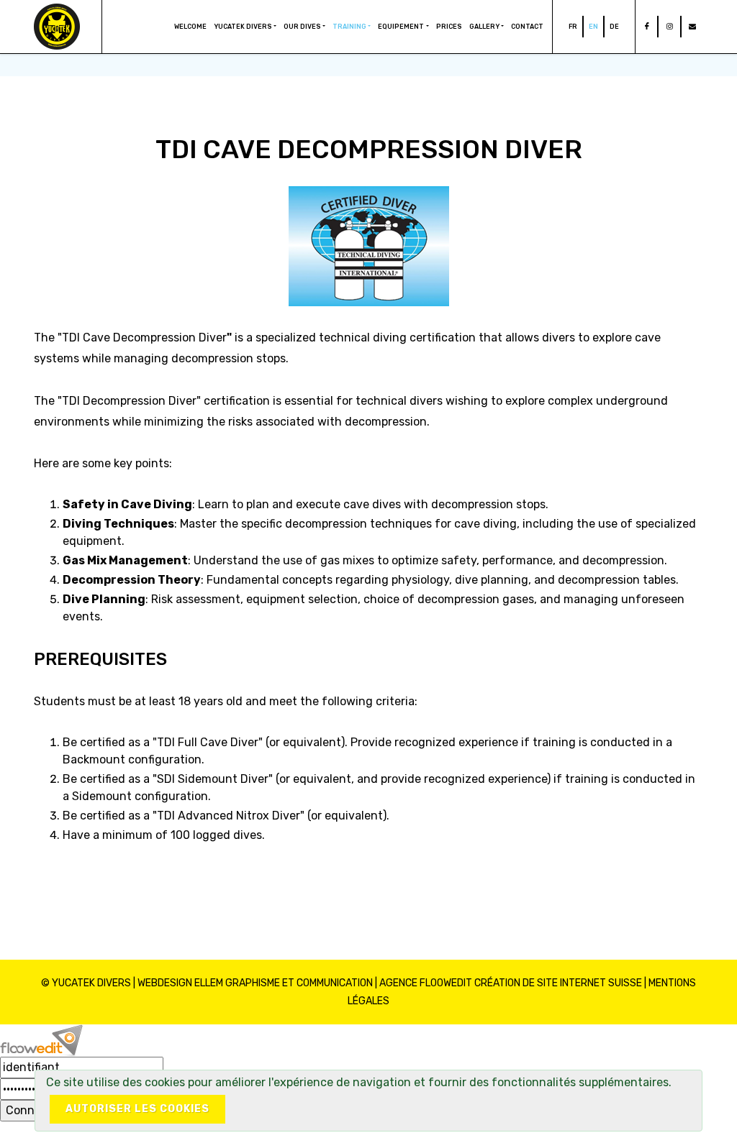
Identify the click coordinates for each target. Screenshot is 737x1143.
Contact (527, 26)
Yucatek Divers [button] (243, 26)
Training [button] (349, 26)
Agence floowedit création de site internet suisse (510, 983)
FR (573, 26)
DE (614, 26)
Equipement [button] (401, 26)
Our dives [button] (302, 26)
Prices (449, 26)
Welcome (190, 26)
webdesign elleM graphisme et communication (255, 983)
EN (593, 26)
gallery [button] (484, 26)
